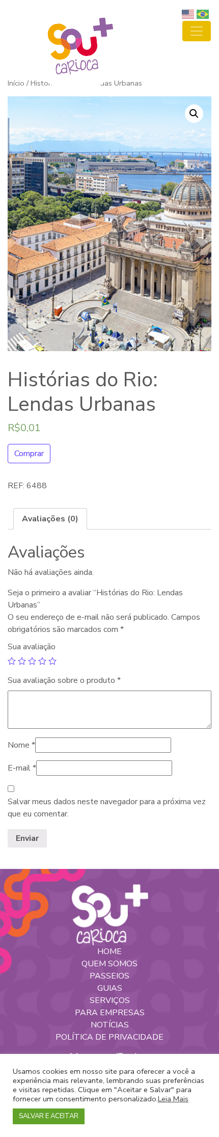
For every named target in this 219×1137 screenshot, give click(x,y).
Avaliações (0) (50, 518)
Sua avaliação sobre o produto (64, 680)
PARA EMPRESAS (110, 1012)
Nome (21, 745)
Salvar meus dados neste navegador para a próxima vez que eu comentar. (107, 807)
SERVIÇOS (110, 1000)
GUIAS (109, 988)
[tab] (50, 519)
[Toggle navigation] (196, 31)
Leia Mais (173, 1099)
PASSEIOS (109, 976)
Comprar (29, 453)
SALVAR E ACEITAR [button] (48, 1116)
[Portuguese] (204, 13)
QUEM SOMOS (109, 963)
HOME (109, 951)
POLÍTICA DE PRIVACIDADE (109, 1037)
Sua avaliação (32, 646)
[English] (189, 13)
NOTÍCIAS (110, 1024)
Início (16, 83)
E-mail (22, 768)
